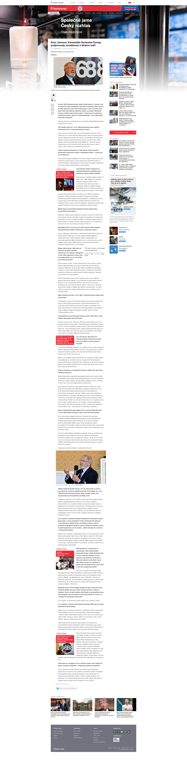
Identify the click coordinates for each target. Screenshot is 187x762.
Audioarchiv (79, 13)
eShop (55, 737)
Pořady (71, 13)
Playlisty (87, 13)
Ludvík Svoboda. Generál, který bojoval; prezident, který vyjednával (127, 150)
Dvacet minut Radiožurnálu (69, 48)
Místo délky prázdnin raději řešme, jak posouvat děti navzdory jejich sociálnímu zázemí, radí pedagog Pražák (125, 715)
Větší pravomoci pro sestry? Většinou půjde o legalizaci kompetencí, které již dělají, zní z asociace (126, 122)
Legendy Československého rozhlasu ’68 (63, 553)
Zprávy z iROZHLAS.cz (58, 696)
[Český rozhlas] (57, 2)
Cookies (110, 748)
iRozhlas (73, 2)
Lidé (93, 13)
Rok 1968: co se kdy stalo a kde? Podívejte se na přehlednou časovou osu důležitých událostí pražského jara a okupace (65, 340)
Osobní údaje (116, 748)
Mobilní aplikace (78, 737)
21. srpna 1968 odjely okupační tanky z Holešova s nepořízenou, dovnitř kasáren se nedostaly (127, 167)
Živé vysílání (113, 70)
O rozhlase (110, 2)
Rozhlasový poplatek (99, 742)
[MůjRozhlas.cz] (54, 55)
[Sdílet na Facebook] (52, 105)
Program (82, 2)
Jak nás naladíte (98, 731)
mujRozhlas (91, 2)
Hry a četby (113, 65)
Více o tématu (114, 138)
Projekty (111, 13)
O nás (105, 13)
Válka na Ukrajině (58, 731)
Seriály (127, 13)
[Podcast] (52, 100)
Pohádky (113, 68)
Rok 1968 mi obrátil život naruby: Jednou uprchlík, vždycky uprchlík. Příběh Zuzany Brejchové (127, 143)
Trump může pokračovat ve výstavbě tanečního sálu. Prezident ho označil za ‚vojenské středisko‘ (104, 715)
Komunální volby (58, 733)
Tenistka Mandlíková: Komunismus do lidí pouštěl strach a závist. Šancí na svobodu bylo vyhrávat (126, 95)
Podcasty (76, 735)
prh (68, 684)
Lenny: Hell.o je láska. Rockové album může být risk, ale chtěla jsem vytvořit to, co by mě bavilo (127, 113)
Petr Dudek (63, 684)
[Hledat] (134, 2)
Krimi (120, 65)
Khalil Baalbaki (87, 85)
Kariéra (95, 737)
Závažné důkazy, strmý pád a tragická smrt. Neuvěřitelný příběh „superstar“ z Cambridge (127, 87)
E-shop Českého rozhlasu (118, 175)
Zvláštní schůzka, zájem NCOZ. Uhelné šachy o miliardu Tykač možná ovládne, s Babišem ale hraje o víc (126, 105)
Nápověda (96, 733)
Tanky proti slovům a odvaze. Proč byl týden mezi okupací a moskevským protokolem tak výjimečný (127, 158)
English (131, 748)
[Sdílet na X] (52, 109)
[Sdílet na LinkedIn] (52, 113)
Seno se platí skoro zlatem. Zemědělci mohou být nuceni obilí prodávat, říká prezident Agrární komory (60, 715)
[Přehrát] (53, 95)
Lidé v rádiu (97, 735)
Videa (133, 13)
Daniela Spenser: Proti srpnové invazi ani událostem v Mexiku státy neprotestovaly (65, 639)
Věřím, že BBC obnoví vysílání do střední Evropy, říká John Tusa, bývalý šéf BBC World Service (65, 175)
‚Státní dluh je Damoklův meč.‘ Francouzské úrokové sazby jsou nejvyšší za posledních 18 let (82, 714)
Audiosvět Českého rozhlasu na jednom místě (121, 77)
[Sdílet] (54, 100)
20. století (54, 13)
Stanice (101, 2)
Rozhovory (119, 13)
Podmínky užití (124, 748)
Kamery (99, 13)
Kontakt (96, 740)
